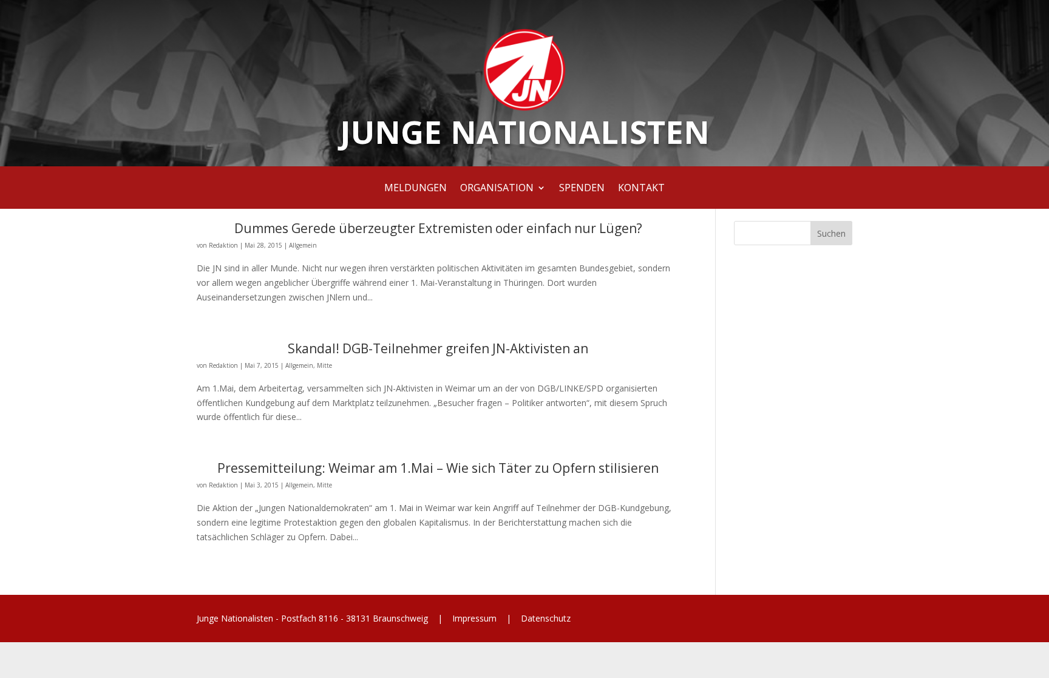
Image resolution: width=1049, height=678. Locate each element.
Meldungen (415, 188)
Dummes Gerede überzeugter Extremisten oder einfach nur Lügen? (438, 228)
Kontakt (641, 188)
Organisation (497, 188)
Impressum (474, 618)
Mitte (324, 365)
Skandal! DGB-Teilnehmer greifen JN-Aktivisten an (438, 348)
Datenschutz (544, 618)
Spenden (582, 188)
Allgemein (303, 245)
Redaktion (223, 245)
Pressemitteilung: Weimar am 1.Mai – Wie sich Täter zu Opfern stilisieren (438, 467)
